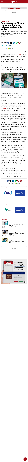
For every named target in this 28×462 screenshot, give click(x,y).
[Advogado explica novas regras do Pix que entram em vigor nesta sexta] (5, 240)
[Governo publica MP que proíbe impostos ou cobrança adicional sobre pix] (5, 223)
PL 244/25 (20, 54)
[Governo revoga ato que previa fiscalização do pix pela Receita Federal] (5, 232)
